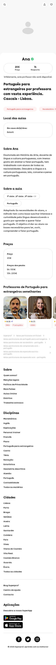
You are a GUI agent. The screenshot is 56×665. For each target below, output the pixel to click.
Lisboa (6, 503)
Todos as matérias (13, 487)
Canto (6, 450)
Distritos (7, 398)
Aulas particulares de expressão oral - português (24, 357)
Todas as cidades (12, 571)
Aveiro (6, 521)
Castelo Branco (11, 558)
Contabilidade (11, 482)
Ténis (6, 455)
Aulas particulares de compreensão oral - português (21, 347)
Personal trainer (11, 432)
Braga (6, 512)
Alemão (7, 473)
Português (8, 478)
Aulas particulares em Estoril (28, 336)
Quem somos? (10, 375)
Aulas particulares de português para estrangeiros (25, 339)
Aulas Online (10, 393)
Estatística (9, 464)
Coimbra (7, 535)
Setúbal (7, 517)
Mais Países (9, 389)
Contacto (8, 594)
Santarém (8, 530)
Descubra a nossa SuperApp (17, 610)
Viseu (6, 544)
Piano (6, 441)
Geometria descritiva (14, 469)
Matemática (10, 419)
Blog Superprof (11, 585)
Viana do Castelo (12, 549)
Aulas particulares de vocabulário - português (23, 342)
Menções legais (11, 380)
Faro (5, 539)
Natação (8, 460)
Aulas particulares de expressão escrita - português (21, 353)
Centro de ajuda (12, 590)
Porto (6, 508)
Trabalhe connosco (13, 403)
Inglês (6, 423)
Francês (7, 437)
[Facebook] (19, 639)
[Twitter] (28, 639)
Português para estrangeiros (18, 446)
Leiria (6, 526)
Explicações (9, 428)
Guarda (7, 562)
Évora (6, 567)
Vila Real (8, 553)
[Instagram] (37, 639)
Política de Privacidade (15, 384)
